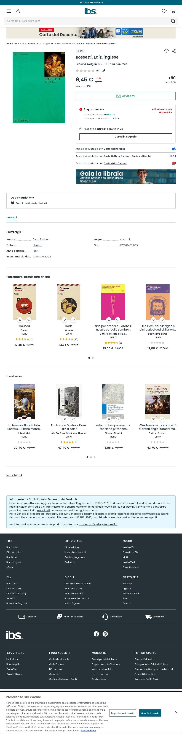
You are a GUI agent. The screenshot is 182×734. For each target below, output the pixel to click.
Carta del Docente (114, 148)
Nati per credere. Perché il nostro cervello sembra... (113, 328)
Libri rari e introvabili (75, 552)
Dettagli (11, 217)
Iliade (69, 326)
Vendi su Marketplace (103, 669)
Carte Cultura (56, 664)
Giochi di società (74, 593)
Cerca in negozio (126, 136)
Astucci (127, 603)
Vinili (125, 557)
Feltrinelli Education (145, 674)
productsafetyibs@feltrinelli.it (98, 524)
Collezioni (70, 562)
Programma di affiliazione (106, 664)
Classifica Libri (14, 552)
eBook (9, 567)
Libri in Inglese (13, 562)
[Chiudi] (176, 712)
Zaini (125, 598)
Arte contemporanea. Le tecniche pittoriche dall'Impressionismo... (113, 427)
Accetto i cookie (150, 712)
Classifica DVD (14, 588)
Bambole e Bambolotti (77, 598)
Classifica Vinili (131, 567)
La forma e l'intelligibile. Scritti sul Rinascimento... (24, 427)
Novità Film (12, 583)
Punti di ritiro (12, 659)
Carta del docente (59, 659)
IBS (89, 86)
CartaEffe (11, 669)
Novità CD (128, 547)
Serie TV (10, 598)
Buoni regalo (13, 664)
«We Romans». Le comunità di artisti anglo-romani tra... (157, 427)
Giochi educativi (73, 588)
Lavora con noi (100, 674)
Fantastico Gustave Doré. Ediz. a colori (69, 427)
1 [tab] (89, 358)
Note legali (14, 475)
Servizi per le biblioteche (104, 659)
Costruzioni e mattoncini (78, 583)
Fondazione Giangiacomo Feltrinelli (154, 669)
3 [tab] (94, 457)
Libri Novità (12, 547)
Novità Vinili (129, 562)
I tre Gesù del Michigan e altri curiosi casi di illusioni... (158, 328)
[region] (91, 712)
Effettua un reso (57, 669)
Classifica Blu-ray (16, 593)
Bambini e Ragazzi (16, 603)
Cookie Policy (88, 730)
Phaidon (115, 64)
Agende (127, 588)
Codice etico (99, 679)
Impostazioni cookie (122, 712)
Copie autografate (75, 557)
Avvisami (128, 96)
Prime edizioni (72, 547)
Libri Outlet (11, 557)
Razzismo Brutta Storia (147, 679)
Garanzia (54, 674)
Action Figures (72, 603)
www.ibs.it (43, 510)
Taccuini (127, 583)
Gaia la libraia (14, 674)
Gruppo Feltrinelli (143, 659)
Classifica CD (130, 552)
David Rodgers (88, 64)
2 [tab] (92, 358)
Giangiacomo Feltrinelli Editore (151, 664)
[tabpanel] (24, 315)
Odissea (24, 326)
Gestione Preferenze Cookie (63, 679)
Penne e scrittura (132, 593)
